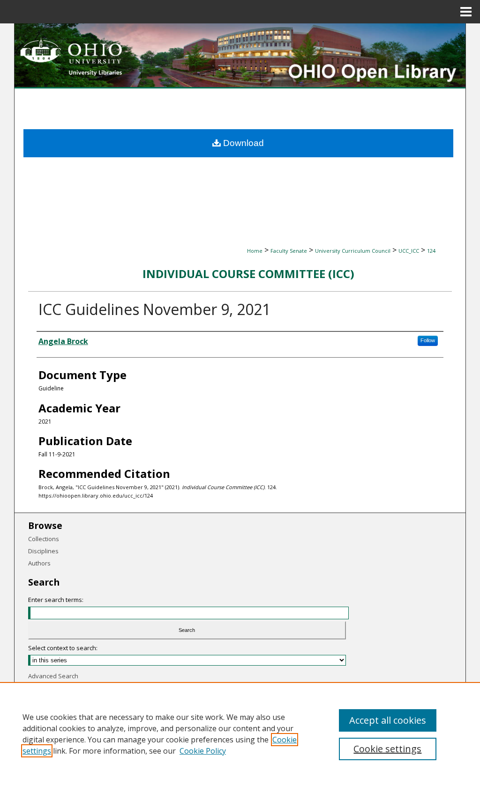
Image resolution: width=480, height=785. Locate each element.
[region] (240, 733)
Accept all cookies (387, 720)
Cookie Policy (203, 751)
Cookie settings (387, 748)
